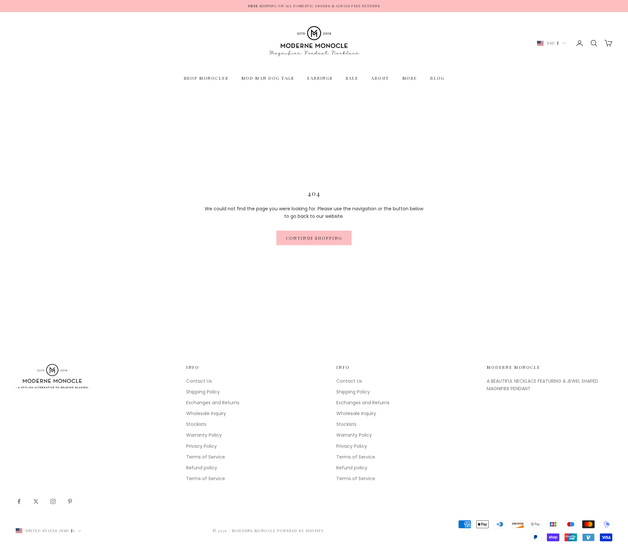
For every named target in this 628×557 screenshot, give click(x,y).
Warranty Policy (204, 435)
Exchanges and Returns (212, 402)
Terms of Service (205, 457)
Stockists (196, 424)
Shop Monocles (206, 78)
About (380, 78)
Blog (437, 78)
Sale (352, 78)
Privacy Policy (201, 446)
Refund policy (201, 467)
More (409, 78)
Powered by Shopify (300, 530)
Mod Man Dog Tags (267, 78)
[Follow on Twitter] (36, 501)
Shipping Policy (203, 392)
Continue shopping (314, 238)
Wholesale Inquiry (206, 413)
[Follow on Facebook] (19, 501)
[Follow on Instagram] (53, 501)
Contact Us (199, 381)
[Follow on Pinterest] (70, 501)
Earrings (320, 78)
